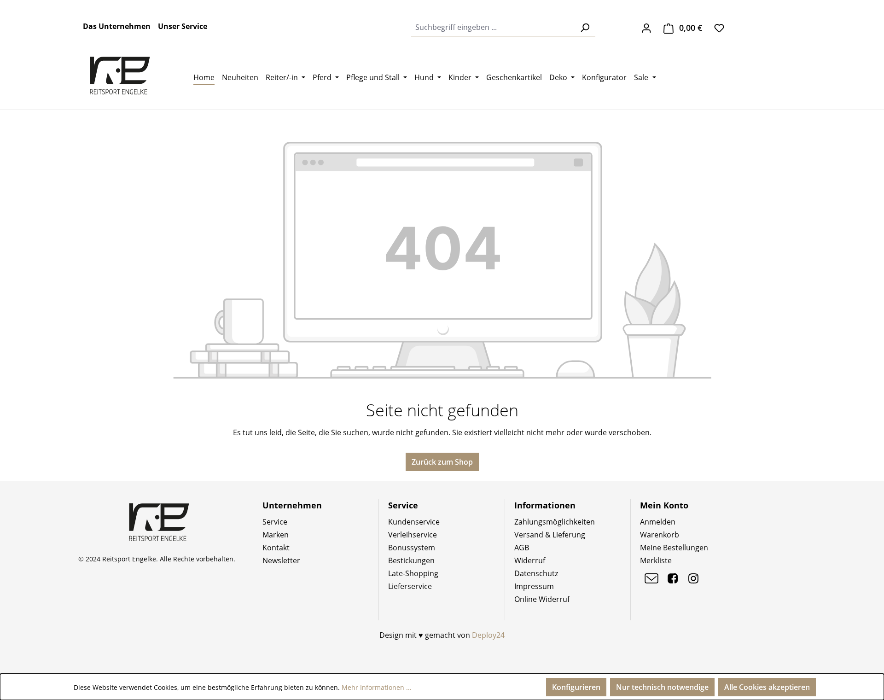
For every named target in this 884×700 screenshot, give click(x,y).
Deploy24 (488, 635)
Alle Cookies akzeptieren (767, 687)
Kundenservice (414, 522)
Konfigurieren (576, 687)
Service (274, 522)
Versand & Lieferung (549, 535)
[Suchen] (584, 27)
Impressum (534, 586)
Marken (275, 535)
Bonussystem (411, 547)
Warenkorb (659, 535)
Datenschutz (536, 573)
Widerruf (529, 560)
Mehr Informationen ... (377, 687)
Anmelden (657, 522)
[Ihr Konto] (646, 27)
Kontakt (276, 547)
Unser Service (182, 26)
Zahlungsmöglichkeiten (554, 522)
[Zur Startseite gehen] (120, 75)
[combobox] (493, 27)
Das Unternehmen (117, 26)
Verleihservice (412, 535)
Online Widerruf (542, 599)
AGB (521, 547)
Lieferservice (410, 586)
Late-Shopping (413, 573)
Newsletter (281, 560)
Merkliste (656, 560)
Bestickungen (411, 560)
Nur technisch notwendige (662, 687)
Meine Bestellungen (674, 547)
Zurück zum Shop (442, 462)
